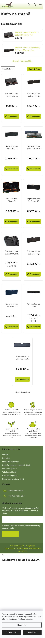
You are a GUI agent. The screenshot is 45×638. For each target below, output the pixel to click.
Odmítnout (11, 632)
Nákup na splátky (9, 468)
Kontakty (6, 458)
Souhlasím (32, 632)
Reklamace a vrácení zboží (13, 479)
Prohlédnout (13, 116)
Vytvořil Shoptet (17, 546)
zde (30, 619)
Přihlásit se (10, 534)
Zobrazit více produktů (22, 61)
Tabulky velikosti (9, 472)
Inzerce (5, 454)
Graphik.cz (30, 546)
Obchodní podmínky (10, 461)
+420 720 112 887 (16, 496)
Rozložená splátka (9, 475)
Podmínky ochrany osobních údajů (16, 465)
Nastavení (21, 625)
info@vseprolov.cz (15, 490)
